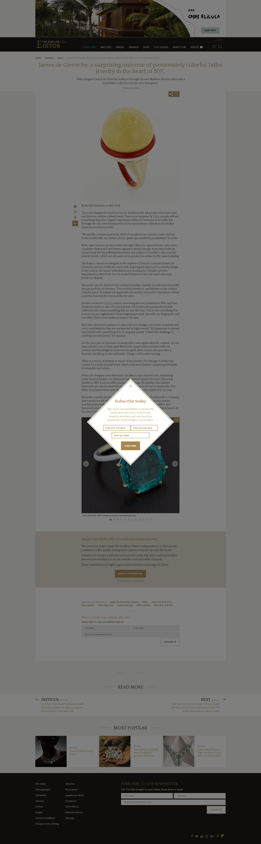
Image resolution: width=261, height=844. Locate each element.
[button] (130, 386)
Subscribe (130, 445)
